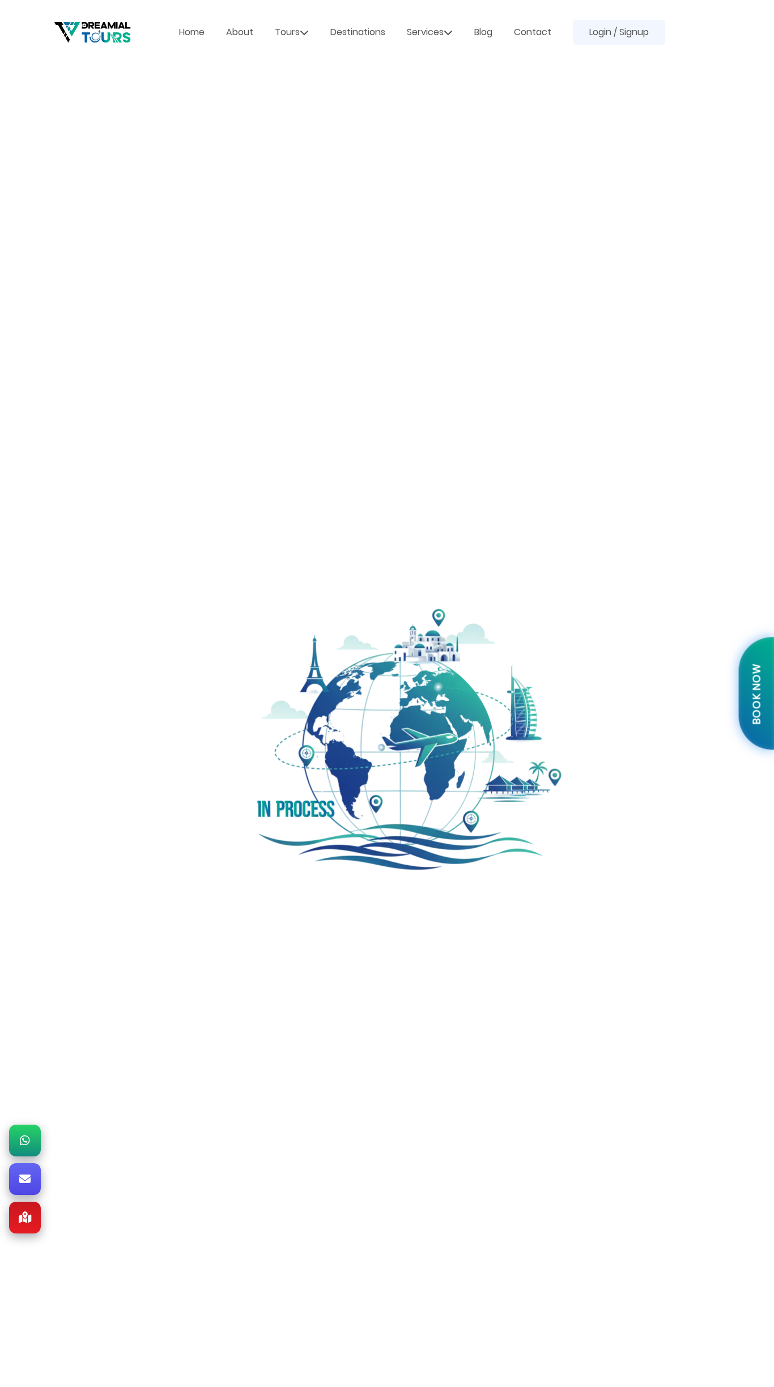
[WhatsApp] (25, 1140)
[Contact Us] (25, 1179)
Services (425, 32)
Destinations (357, 32)
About (239, 32)
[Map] (25, 1217)
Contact (532, 32)
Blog (483, 32)
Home (192, 32)
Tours (287, 32)
